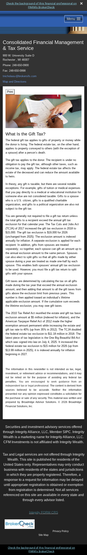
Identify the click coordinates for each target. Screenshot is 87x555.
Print (10, 91)
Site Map (43, 535)
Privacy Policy (61, 531)
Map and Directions (14, 81)
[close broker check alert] (81, 3)
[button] (73, 19)
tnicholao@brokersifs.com (20, 76)
